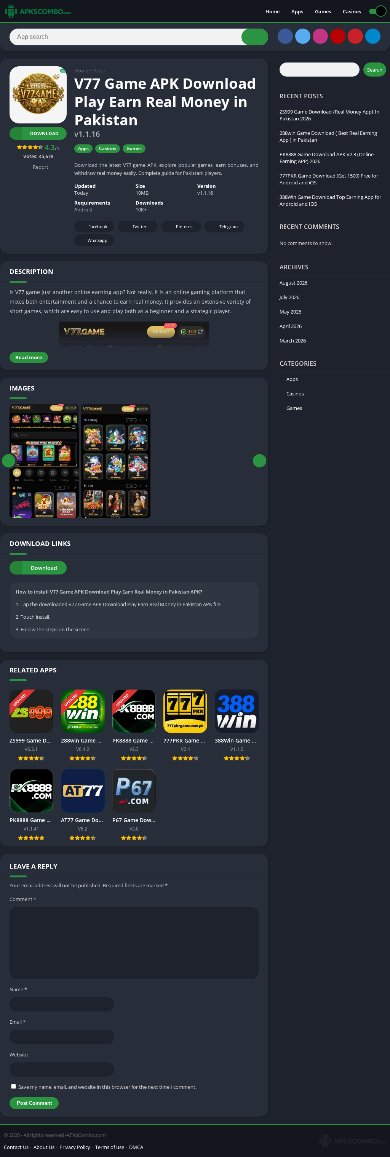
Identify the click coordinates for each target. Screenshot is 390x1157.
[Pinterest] (355, 36)
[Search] (254, 37)
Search (374, 69)
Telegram (228, 226)
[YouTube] (337, 36)
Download (44, 133)
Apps (297, 11)
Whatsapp (97, 240)
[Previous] (8, 461)
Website (19, 1054)
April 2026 (291, 326)
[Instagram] (320, 36)
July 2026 (289, 297)
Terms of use (109, 1147)
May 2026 (290, 311)
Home (272, 11)
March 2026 (293, 340)
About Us (44, 1147)
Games (323, 11)
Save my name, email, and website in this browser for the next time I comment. (107, 1086)
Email (18, 1021)
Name (18, 989)
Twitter (140, 226)
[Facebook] (285, 36)
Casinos (352, 11)
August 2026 (293, 282)
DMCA (136, 1147)
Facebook (97, 226)
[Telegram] (372, 36)
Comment (23, 899)
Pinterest (185, 226)
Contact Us (16, 1147)
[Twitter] (302, 36)
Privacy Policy (74, 1147)
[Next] (259, 461)
